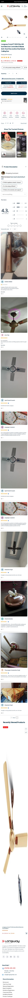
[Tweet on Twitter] (10, 123)
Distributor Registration (8, 988)
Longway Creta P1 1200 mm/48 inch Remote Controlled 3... (12, 926)
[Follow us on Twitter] (18, 954)
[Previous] (1, 37)
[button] (20, 201)
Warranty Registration (8, 984)
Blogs (4, 996)
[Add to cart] (26, 931)
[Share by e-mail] (12, 123)
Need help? (24, 123)
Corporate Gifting (7, 990)
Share (2, 123)
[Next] (26, 37)
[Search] (22, 6)
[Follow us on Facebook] (3, 954)
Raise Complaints (7, 986)
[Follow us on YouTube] (10, 954)
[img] (6, 57)
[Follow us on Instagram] (7, 954)
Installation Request (8, 992)
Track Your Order (7, 982)
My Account (6, 980)
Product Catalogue (7, 994)
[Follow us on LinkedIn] (14, 954)
